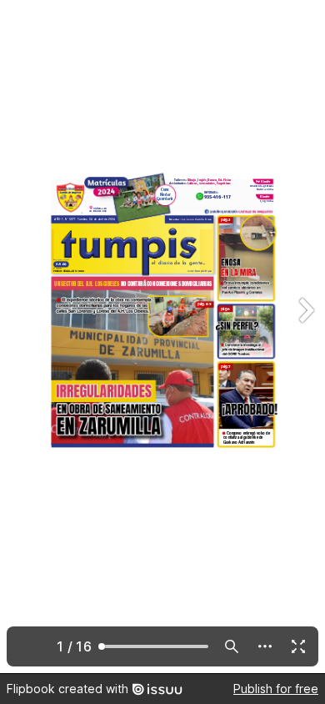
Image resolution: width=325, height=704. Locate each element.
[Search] (231, 646)
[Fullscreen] (298, 646)
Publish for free (275, 688)
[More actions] (265, 646)
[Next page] (305, 336)
